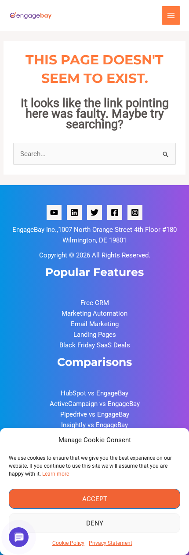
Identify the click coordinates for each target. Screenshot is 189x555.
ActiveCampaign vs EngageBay (95, 404)
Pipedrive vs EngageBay (94, 414)
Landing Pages (94, 335)
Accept (94, 499)
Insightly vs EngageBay (94, 425)
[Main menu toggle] (171, 15)
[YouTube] (54, 212)
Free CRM (94, 303)
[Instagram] (134, 212)
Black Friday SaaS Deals (94, 345)
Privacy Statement (110, 543)
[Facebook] (114, 212)
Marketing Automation (94, 313)
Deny (94, 523)
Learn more (55, 474)
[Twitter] (94, 212)
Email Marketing (95, 324)
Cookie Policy (68, 543)
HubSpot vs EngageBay (94, 393)
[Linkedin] (74, 212)
